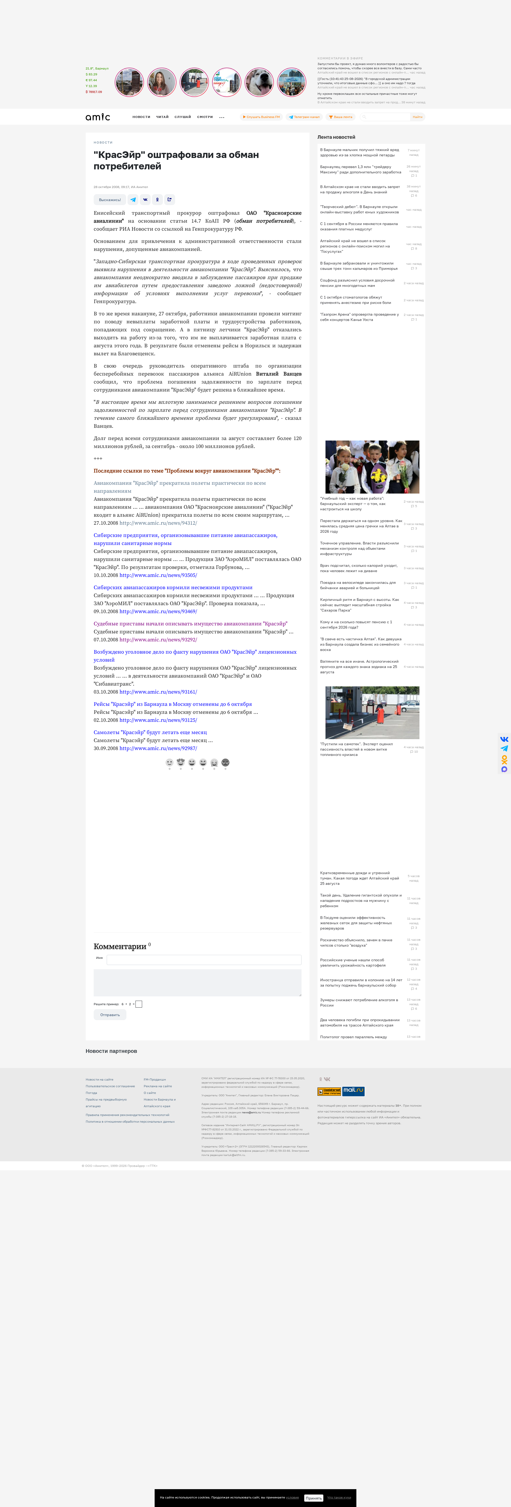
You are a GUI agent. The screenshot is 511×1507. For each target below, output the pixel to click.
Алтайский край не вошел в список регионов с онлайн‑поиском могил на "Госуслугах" (355, 246)
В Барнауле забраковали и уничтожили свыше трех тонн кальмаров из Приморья (359, 266)
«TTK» (153, 1166)
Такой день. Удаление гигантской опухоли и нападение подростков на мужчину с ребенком (361, 900)
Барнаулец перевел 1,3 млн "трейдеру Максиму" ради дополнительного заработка (360, 169)
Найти (417, 117)
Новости (141, 117)
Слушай (183, 117)
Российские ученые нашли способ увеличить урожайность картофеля (353, 962)
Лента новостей (336, 137)
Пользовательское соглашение (110, 1086)
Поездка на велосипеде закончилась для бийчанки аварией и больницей (358, 585)
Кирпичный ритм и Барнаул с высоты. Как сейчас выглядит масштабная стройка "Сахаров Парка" (359, 604)
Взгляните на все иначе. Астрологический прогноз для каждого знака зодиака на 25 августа (359, 666)
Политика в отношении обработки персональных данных (130, 1121)
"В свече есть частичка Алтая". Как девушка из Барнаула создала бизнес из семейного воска (361, 644)
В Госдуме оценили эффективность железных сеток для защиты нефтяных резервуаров (356, 922)
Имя (99, 958)
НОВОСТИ (103, 142)
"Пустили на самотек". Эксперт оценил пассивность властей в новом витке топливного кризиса (356, 749)
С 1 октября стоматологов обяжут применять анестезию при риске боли (355, 300)
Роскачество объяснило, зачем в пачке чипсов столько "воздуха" (356, 942)
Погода (91, 1093)
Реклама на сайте (158, 1086)
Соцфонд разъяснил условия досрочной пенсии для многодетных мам (357, 283)
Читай (162, 117)
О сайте (150, 1093)
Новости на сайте (99, 1079)
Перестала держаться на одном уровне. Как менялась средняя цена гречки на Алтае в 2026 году (361, 525)
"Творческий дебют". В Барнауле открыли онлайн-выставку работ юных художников (359, 209)
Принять (314, 1498)
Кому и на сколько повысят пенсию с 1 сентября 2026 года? (356, 624)
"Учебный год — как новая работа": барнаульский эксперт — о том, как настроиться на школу (353, 503)
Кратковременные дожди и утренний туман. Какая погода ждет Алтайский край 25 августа (359, 878)
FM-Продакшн (155, 1079)
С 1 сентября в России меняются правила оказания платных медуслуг (359, 226)
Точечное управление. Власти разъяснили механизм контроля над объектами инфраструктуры (359, 548)
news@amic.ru (251, 1112)
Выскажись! (110, 199)
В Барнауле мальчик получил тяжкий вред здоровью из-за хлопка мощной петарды (359, 152)
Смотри (205, 117)
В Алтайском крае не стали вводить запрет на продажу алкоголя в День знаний (360, 189)
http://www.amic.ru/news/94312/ (158, 523)
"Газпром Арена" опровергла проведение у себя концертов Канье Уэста (359, 317)
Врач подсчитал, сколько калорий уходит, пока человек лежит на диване (359, 568)
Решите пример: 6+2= (114, 1004)
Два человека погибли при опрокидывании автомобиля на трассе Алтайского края (360, 1022)
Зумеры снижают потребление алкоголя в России (359, 1002)
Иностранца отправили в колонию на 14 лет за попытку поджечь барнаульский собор (361, 982)
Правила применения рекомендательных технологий (127, 1115)
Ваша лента (342, 117)
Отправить (110, 1014)
